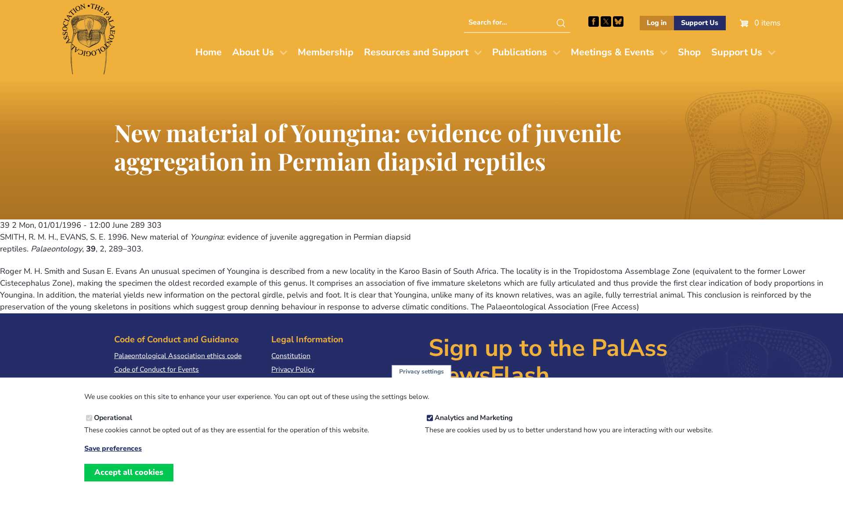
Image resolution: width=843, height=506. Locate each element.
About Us (253, 52)
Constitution (290, 356)
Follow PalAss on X (606, 21)
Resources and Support (416, 52)
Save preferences (113, 448)
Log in (656, 23)
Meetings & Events (612, 52)
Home (208, 52)
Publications (519, 52)
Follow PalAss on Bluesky (618, 21)
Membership (325, 52)
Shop (689, 52)
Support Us (699, 23)
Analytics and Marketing (474, 418)
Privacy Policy (292, 369)
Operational (113, 418)
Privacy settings (421, 371)
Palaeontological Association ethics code (177, 356)
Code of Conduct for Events (156, 369)
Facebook (593, 21)
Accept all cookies (128, 472)
